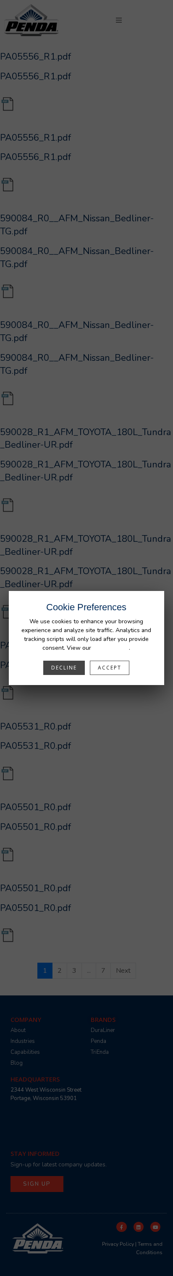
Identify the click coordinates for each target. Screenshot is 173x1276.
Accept (109, 667)
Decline (64, 667)
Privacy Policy (111, 648)
